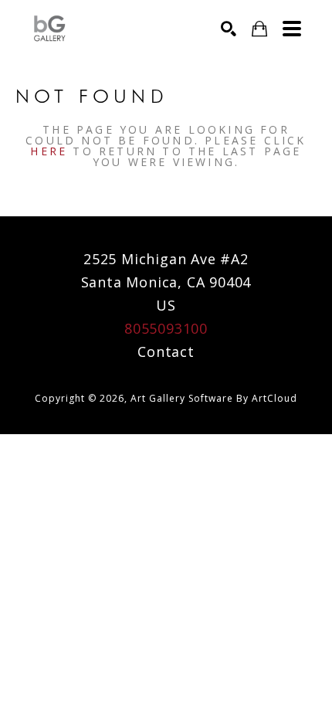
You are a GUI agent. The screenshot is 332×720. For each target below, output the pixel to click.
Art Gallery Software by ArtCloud (213, 398)
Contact (166, 351)
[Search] (228, 28)
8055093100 (166, 328)
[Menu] (292, 28)
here (48, 151)
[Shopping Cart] (259, 29)
